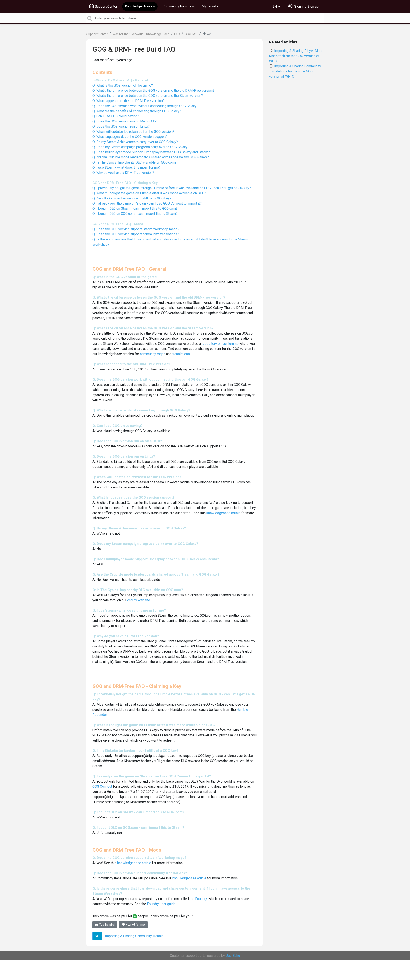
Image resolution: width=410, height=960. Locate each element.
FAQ (177, 34)
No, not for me (135, 924)
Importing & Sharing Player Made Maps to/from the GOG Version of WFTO (296, 56)
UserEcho (233, 956)
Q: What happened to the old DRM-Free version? (128, 101)
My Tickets (210, 6)
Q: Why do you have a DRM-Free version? (123, 173)
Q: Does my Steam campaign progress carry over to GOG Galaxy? (140, 147)
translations (181, 354)
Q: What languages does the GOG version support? (130, 137)
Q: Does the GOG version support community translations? (135, 234)
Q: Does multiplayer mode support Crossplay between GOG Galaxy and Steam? (151, 152)
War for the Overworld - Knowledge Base (141, 34)
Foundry (201, 899)
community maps (152, 354)
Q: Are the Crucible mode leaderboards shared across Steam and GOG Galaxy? (150, 157)
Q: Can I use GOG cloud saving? (115, 116)
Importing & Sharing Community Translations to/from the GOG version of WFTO (295, 71)
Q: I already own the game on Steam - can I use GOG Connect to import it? (147, 203)
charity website (138, 600)
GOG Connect (102, 787)
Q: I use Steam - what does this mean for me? (126, 167)
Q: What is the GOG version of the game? (122, 85)
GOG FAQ (191, 34)
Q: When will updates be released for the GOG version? (133, 132)
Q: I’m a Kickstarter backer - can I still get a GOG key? (131, 198)
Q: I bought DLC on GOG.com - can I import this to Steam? (134, 214)
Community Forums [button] (177, 6)
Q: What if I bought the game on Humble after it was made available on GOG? (149, 193)
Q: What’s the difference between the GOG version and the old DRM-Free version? (153, 90)
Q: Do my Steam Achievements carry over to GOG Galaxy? (135, 142)
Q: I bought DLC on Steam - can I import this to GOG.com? (134, 208)
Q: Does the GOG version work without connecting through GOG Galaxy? (145, 106)
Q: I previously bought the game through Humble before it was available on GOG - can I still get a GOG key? (171, 188)
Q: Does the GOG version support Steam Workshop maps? (135, 229)
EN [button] (275, 6)
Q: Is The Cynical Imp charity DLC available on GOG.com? (134, 162)
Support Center (106, 6)
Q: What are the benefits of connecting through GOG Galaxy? (136, 111)
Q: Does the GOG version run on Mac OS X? (124, 121)
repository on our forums (220, 344)
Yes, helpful (106, 924)
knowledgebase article (223, 513)
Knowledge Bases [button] (138, 6)
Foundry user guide (161, 904)
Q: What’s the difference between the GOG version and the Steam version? (147, 96)
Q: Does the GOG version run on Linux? (121, 126)
